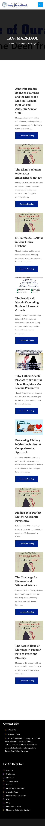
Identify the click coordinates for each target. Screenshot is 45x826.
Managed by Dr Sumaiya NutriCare (18, 810)
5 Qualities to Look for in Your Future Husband (29, 241)
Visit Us (9, 785)
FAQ (7, 799)
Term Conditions (12, 781)
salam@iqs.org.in (14, 734)
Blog (7, 803)
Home (11, 43)
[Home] (15, 4)
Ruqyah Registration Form (15, 788)
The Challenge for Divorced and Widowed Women (26, 581)
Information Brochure (13, 806)
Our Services (10, 774)
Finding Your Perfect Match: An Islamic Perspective (28, 516)
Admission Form (12, 792)
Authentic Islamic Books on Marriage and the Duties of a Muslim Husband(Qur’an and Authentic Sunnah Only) (27, 101)
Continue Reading (27, 136)
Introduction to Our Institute (16, 796)
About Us (9, 770)
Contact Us (10, 778)
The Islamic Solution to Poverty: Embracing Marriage (28, 173)
